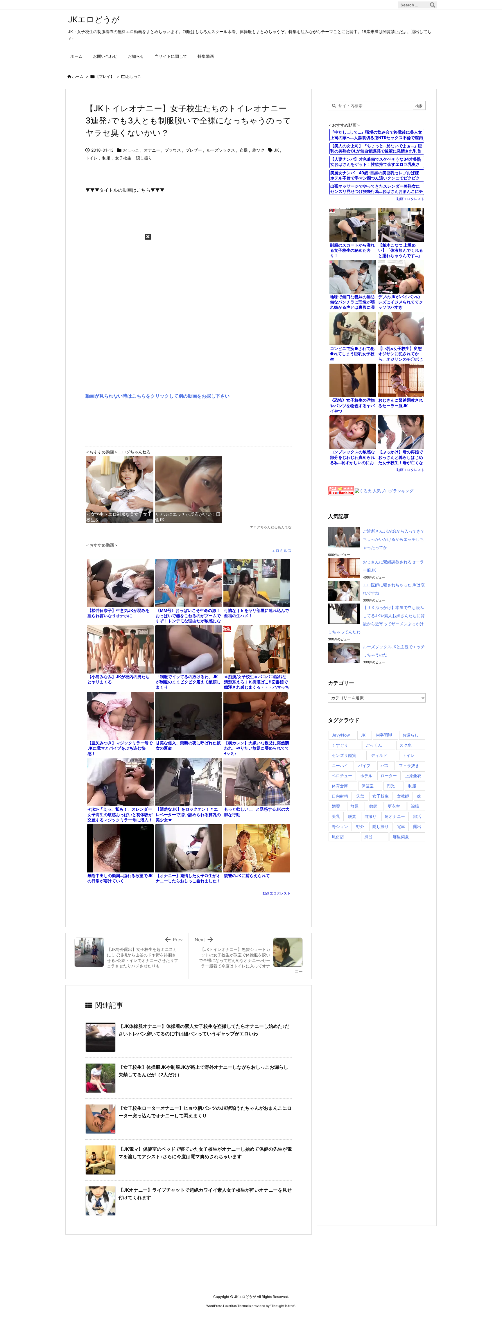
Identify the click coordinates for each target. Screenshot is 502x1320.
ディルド (379, 755)
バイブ (364, 765)
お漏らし (410, 734)
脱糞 (352, 816)
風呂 (368, 836)
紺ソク (258, 150)
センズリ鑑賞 (344, 755)
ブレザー (194, 150)
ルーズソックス (221, 150)
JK (276, 150)
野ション (340, 826)
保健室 (367, 785)
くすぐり (340, 745)
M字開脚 (384, 734)
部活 (417, 816)
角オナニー (395, 816)
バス (385, 765)
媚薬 (336, 806)
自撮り (370, 816)
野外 (360, 826)
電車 (401, 826)
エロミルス (281, 550)
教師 (373, 806)
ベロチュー (342, 775)
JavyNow (341, 734)
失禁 (360, 795)
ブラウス (173, 150)
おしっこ (133, 76)
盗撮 (244, 150)
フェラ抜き (409, 765)
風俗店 (338, 836)
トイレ (91, 157)
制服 (106, 157)
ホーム (77, 76)
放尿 (354, 806)
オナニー (152, 150)
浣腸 (415, 806)
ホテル (366, 775)
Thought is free (282, 1306)
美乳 (336, 816)
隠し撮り (144, 157)
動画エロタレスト (277, 893)
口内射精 (340, 795)
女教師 (403, 795)
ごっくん (374, 745)
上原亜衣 (413, 775)
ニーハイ (340, 765)
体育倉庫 (340, 785)
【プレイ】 (104, 76)
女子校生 (123, 157)
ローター (389, 775)
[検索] (432, 4)
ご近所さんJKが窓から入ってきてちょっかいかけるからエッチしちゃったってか (394, 539)
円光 (391, 785)
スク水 (405, 745)
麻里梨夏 (401, 836)
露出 (417, 826)
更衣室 (394, 806)
